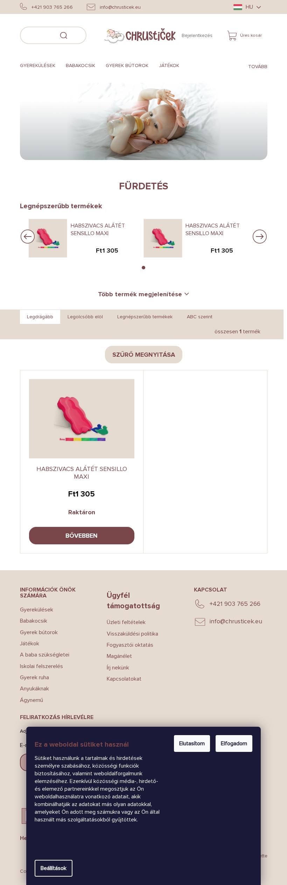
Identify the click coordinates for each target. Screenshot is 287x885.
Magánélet (117, 656)
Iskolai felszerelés (38, 666)
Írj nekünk (115, 667)
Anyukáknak (31, 688)
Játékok (26, 643)
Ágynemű (28, 700)
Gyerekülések (33, 609)
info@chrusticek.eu (233, 621)
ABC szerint (197, 317)
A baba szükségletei (41, 654)
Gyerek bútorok (36, 632)
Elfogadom (231, 743)
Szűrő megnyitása (141, 354)
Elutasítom (189, 743)
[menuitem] (37, 66)
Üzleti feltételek (123, 622)
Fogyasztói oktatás (127, 644)
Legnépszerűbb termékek (142, 317)
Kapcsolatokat (121, 678)
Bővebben (79, 535)
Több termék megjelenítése (138, 294)
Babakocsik (30, 620)
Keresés (94, 34)
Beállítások (51, 868)
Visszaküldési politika (130, 633)
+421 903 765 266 (232, 604)
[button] (141, 267)
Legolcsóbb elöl (82, 317)
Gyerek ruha (31, 677)
